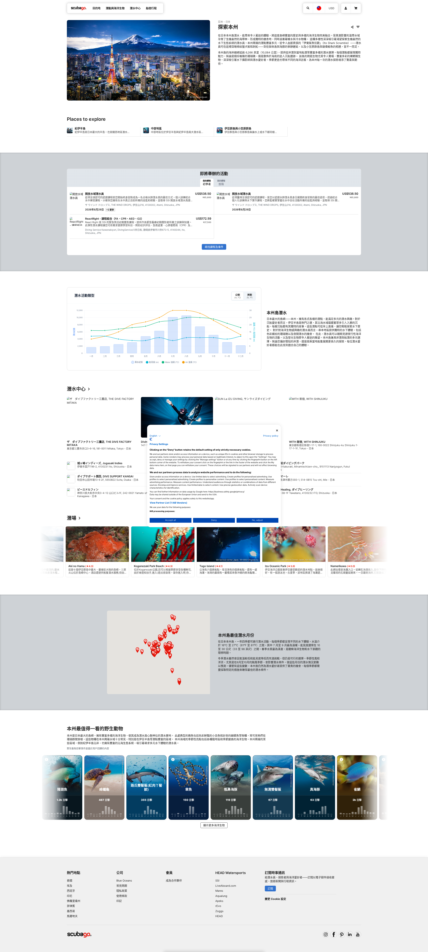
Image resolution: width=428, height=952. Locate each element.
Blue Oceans (124, 880)
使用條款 (121, 896)
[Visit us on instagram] (325, 934)
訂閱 (270, 888)
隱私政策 (121, 890)
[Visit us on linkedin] (349, 934)
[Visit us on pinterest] (341, 934)
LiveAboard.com (225, 885)
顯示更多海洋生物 (214, 825)
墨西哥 (71, 911)
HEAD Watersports (230, 873)
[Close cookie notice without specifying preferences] (277, 430)
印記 (119, 901)
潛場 (71, 518)
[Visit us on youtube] (357, 934)
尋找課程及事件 (214, 247)
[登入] (346, 8)
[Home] (78, 8)
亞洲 (220, 21)
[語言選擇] (319, 8)
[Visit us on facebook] (333, 934)
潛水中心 (76, 389)
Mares (219, 890)
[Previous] (71, 426)
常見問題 (121, 885)
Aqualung (221, 896)
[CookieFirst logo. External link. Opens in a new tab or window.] (151, 439)
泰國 (69, 880)
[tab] (206, 183)
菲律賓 (71, 906)
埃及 (69, 885)
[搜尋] (308, 8)
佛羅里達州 (73, 901)
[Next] (359, 426)
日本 (228, 21)
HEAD (219, 916)
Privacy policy (270, 435)
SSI (217, 880)
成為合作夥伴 (174, 880)
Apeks (219, 901)
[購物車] (356, 8)
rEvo (218, 906)
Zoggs (219, 911)
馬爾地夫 (72, 916)
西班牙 (71, 890)
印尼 (69, 896)
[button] (179, 680)
